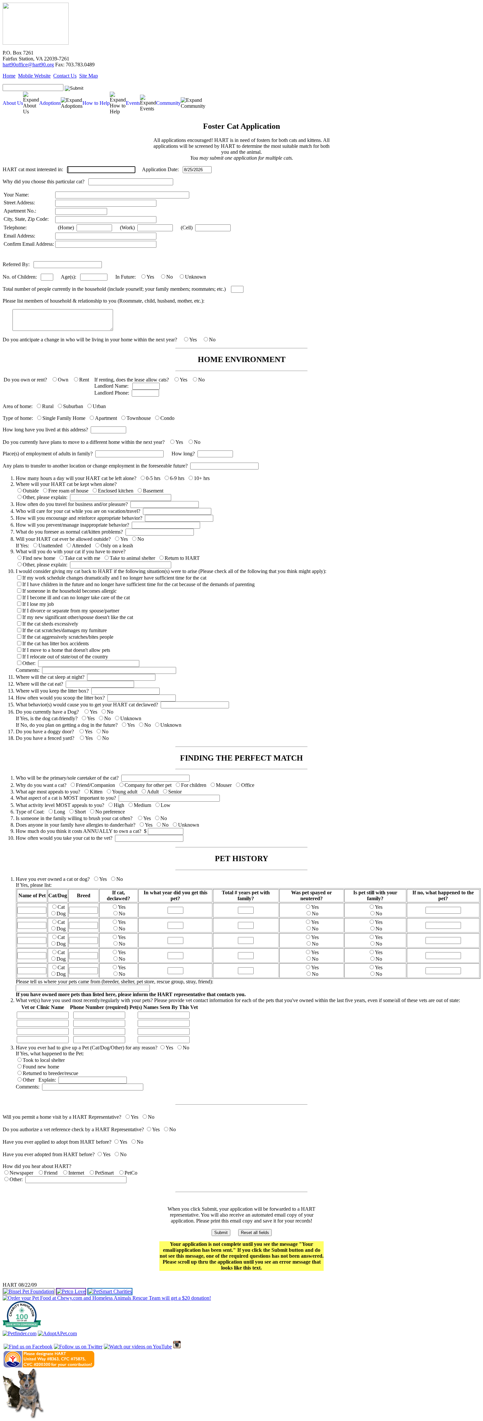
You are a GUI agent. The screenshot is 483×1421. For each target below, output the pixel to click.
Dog (61, 913)
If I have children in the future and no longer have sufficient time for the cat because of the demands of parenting (138, 584)
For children (193, 785)
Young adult (124, 791)
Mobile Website (34, 76)
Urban (99, 406)
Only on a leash (117, 545)
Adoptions (50, 103)
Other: (28, 663)
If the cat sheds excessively (50, 624)
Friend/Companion (95, 785)
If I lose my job (38, 604)
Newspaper (21, 1173)
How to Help (96, 103)
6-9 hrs (177, 478)
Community (168, 103)
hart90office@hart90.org (28, 64)
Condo (167, 418)
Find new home (39, 558)
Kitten (96, 791)
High (119, 805)
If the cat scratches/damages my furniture (64, 630)
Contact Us (65, 76)
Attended (81, 545)
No (169, 277)
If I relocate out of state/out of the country (65, 656)
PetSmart (104, 1173)
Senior (175, 791)
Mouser (224, 785)
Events (133, 103)
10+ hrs (202, 478)
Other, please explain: (45, 497)
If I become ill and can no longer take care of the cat (76, 597)
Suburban (73, 406)
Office (247, 785)
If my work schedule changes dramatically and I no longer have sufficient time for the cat (114, 578)
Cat (61, 907)
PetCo (131, 1173)
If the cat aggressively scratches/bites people (67, 637)
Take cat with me (82, 558)
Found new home (41, 1066)
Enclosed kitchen (115, 490)
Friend (51, 1173)
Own (63, 379)
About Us (13, 103)
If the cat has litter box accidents (55, 643)
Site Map (88, 76)
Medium (142, 805)
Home (9, 76)
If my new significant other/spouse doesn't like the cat (77, 617)
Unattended (50, 545)
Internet (76, 1173)
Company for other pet (148, 785)
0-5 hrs (153, 478)
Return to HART (182, 558)
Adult (153, 791)
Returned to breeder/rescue (50, 1073)
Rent (84, 379)
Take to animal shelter (132, 558)
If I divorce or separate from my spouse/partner (70, 610)
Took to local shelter (44, 1060)
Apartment (106, 418)
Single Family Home (63, 418)
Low (166, 805)
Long (59, 811)
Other (28, 1080)
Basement (153, 490)
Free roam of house (68, 490)
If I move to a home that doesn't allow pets (66, 650)
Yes (150, 277)
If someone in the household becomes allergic (69, 591)
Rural (48, 406)
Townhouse (138, 418)
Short (80, 811)
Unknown (195, 277)
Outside (31, 490)
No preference (110, 811)
